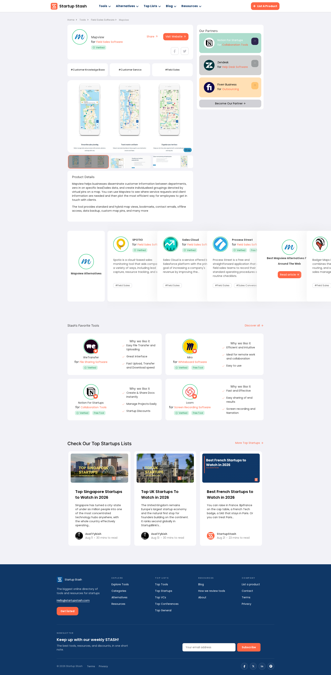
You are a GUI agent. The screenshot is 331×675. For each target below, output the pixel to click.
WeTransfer (91, 357)
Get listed (68, 611)
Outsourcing (230, 89)
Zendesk (223, 62)
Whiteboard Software (192, 362)
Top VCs (160, 597)
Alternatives (125, 6)
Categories (118, 591)
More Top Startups (248, 443)
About (202, 597)
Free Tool (256, 250)
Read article (288, 275)
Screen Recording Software (192, 407)
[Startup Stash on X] (253, 666)
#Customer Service (130, 69)
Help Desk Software (235, 67)
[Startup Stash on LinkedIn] (262, 666)
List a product (251, 584)
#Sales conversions (248, 285)
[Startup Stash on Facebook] (244, 666)
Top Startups (163, 591)
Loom (190, 403)
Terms (246, 597)
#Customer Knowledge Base (88, 69)
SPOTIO (137, 240)
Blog (169, 6)
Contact (247, 591)
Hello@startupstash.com (73, 600)
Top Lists (150, 6)
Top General (163, 610)
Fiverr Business (227, 84)
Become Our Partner (229, 103)
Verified (100, 47)
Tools (103, 6)
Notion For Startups (230, 40)
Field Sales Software (102, 19)
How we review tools (211, 591)
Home (71, 19)
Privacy (246, 604)
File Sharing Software (93, 362)
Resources (189, 6)
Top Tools (161, 584)
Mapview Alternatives (86, 273)
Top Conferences (167, 604)
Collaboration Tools (235, 45)
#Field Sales (172, 69)
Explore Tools (120, 584)
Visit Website (174, 36)
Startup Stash (73, 6)
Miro (190, 357)
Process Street (242, 240)
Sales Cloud (190, 240)
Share (151, 36)
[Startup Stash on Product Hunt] (270, 666)
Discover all (253, 325)
